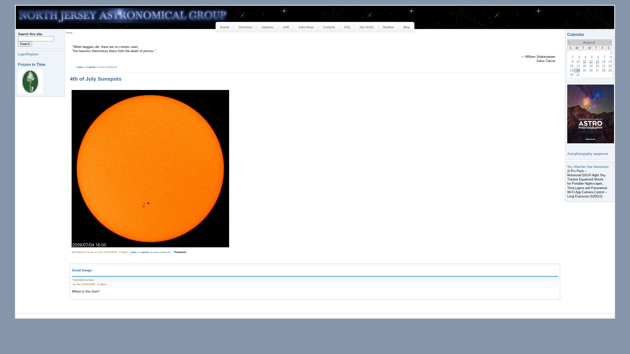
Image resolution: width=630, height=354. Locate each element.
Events (224, 27)
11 (584, 61)
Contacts (329, 27)
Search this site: (30, 34)
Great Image (82, 270)
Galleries (268, 27)
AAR (286, 27)
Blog (407, 27)
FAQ (347, 27)
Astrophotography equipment (587, 154)
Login (79, 67)
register (91, 67)
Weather (388, 27)
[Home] (122, 15)
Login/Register (28, 54)
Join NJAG (366, 27)
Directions (245, 27)
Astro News (306, 27)
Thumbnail (180, 252)
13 (597, 61)
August (589, 42)
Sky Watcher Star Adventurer (588, 167)
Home (69, 32)
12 (591, 61)
